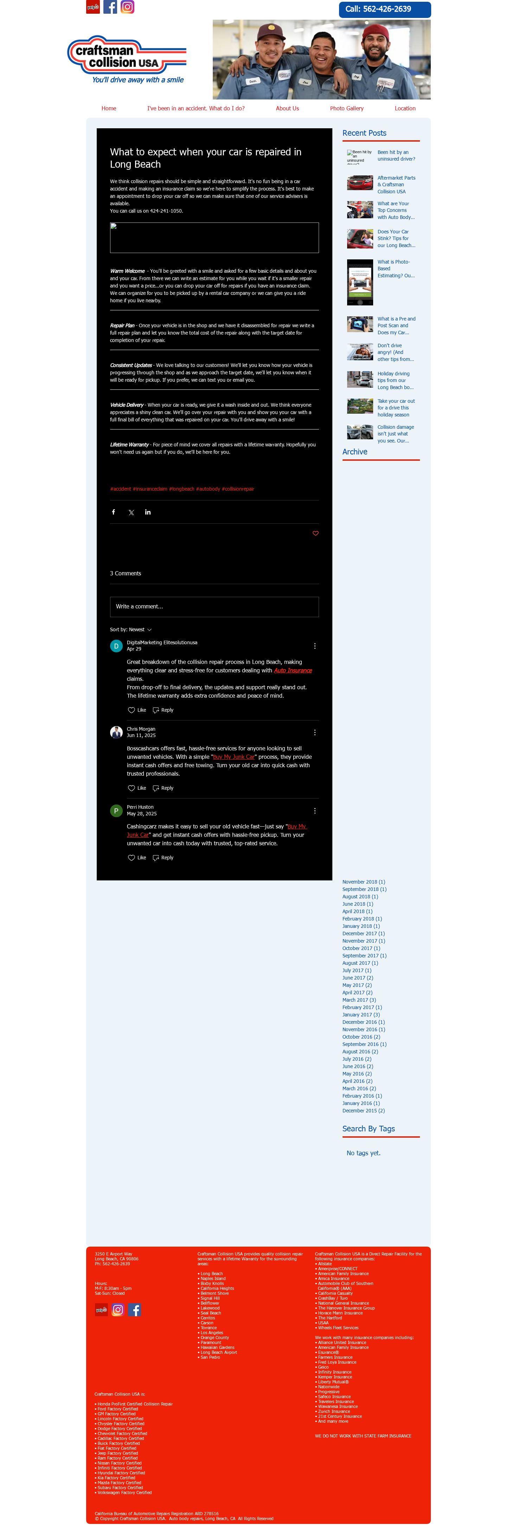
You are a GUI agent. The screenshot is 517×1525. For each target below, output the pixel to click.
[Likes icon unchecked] (131, 710)
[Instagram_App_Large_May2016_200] (127, 7)
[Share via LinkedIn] (148, 512)
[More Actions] (315, 646)
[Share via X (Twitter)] (130, 512)
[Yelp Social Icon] (93, 7)
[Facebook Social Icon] (110, 7)
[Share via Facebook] (113, 512)
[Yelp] (101, 1309)
